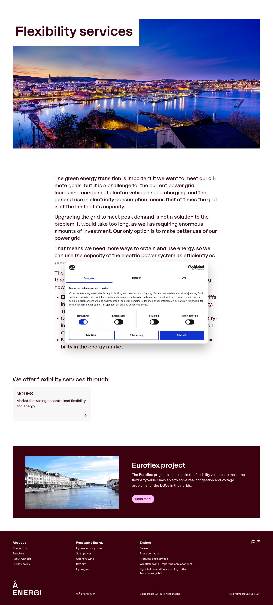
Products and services (154, 558)
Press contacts (149, 553)
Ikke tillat (91, 335)
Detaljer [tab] (136, 277)
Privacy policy (21, 564)
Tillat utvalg (136, 335)
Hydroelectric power (89, 548)
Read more (143, 499)
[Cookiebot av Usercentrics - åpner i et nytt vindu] (190, 267)
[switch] (118, 322)
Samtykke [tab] (89, 278)
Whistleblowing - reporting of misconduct (166, 564)
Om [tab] (184, 277)
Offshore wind (85, 558)
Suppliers (18, 553)
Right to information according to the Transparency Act (163, 571)
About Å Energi (22, 558)
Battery (81, 564)
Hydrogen (82, 569)
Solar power (83, 553)
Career (144, 548)
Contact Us (20, 548)
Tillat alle (182, 335)
